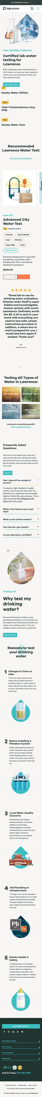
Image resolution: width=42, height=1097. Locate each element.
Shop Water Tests (11, 85)
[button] (37, 8)
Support (8, 473)
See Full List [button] (10, 250)
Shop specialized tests (21, 427)
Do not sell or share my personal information (21, 1088)
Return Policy (33, 1085)
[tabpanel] (21, 317)
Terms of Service (10, 1085)
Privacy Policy (22, 1085)
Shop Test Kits (10, 635)
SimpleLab (34, 1093)
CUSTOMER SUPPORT (21, 1026)
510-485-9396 (24, 1073)
